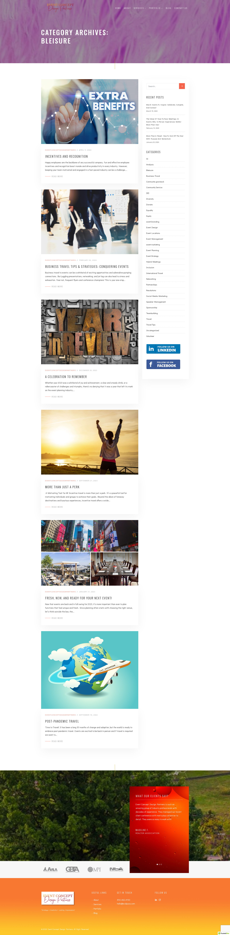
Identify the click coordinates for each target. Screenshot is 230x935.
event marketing (153, 244)
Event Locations (153, 233)
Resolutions (151, 290)
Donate (149, 204)
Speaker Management (156, 301)
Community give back (155, 181)
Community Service (154, 187)
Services (139, 8)
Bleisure (149, 170)
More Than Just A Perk (62, 486)
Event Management (154, 238)
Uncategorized (152, 330)
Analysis (150, 164)
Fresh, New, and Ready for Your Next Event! (78, 597)
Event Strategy (152, 256)
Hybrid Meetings (153, 261)
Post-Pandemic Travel (62, 721)
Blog (168, 8)
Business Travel (153, 176)
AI (147, 158)
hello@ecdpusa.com (126, 903)
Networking (151, 279)
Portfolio (155, 8)
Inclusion (150, 267)
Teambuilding (152, 313)
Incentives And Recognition (66, 156)
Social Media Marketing (156, 296)
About (127, 8)
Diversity (150, 198)
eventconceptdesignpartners (60, 150)
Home (118, 8)
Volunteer (150, 336)
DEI (147, 193)
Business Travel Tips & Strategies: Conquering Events (87, 266)
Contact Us (180, 8)
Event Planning (152, 250)
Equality (149, 210)
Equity (148, 216)
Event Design (152, 227)
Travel (148, 319)
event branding (152, 221)
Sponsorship (151, 307)
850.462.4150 (123, 899)
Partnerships (151, 284)
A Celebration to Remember (66, 376)
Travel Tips (150, 324)
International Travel (154, 273)
